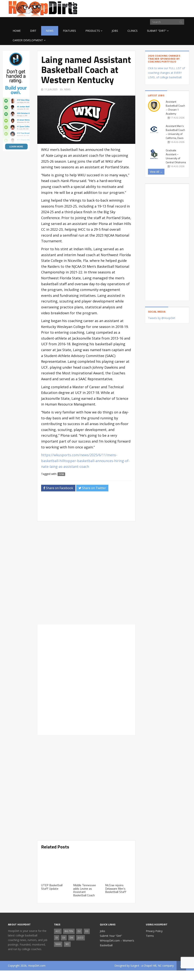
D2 (79, 931)
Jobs (115, 30)
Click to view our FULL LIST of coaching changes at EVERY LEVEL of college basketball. (166, 72)
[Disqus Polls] (86, 572)
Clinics (133, 30)
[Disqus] (86, 679)
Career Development (28, 40)
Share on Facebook (59, 488)
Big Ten (69, 931)
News (49, 30)
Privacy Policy (154, 931)
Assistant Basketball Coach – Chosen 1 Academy (175, 108)
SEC (67, 944)
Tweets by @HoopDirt (161, 318)
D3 (86, 931)
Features (69, 30)
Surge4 (134, 965)
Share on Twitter (93, 488)
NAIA (58, 944)
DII (63, 937)
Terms (150, 936)
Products (92, 30)
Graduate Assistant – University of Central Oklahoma (176, 156)
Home (17, 30)
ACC (58, 931)
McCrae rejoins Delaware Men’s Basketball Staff (115, 888)
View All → (156, 171)
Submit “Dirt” (156, 30)
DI (57, 937)
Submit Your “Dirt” (111, 936)
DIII (71, 937)
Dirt (33, 30)
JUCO (80, 937)
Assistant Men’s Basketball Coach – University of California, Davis (175, 132)
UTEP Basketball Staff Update (52, 887)
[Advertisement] (155, 8)
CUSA (61, 474)
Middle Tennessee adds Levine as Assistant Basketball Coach (84, 890)
